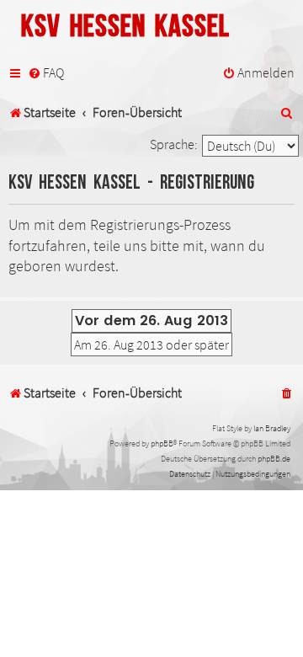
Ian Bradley (271, 428)
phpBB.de (274, 458)
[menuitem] (46, 73)
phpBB (162, 443)
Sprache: (174, 144)
